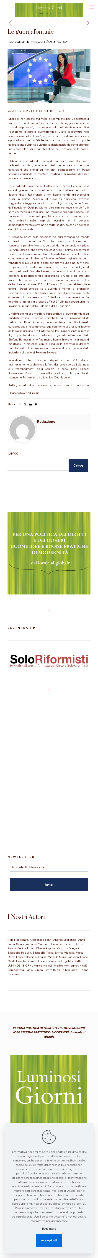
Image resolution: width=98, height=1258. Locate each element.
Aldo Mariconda (18, 939)
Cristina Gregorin (68, 948)
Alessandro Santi (41, 939)
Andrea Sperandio (65, 939)
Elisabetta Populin (19, 952)
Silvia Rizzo (70, 970)
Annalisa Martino (37, 944)
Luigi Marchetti (71, 961)
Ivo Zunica (29, 961)
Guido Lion (15, 961)
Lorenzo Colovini (49, 961)
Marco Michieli (43, 965)
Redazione (36, 42)
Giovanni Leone (78, 957)
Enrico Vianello (64, 952)
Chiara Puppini (46, 948)
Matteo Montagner (66, 965)
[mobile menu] (92, 7)
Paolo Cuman (34, 970)
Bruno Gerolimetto (62, 944)
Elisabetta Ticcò (43, 952)
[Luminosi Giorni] (49, 5)
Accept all (49, 1240)
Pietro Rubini (52, 970)
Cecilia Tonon (25, 948)
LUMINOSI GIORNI (20, 965)
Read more (49, 1228)
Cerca (13, 453)
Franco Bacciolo (26, 957)
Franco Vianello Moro (52, 957)
